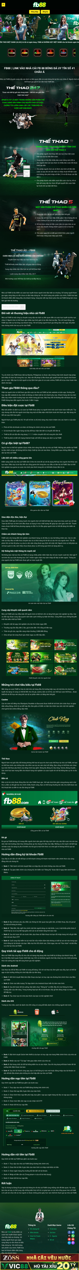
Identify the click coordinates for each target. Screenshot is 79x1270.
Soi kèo (52, 1233)
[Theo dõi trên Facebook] (69, 1232)
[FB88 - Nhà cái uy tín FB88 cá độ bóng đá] (39, 5)
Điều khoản (34, 1233)
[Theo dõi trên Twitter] (73, 1232)
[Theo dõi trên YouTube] (73, 1239)
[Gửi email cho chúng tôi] (69, 1236)
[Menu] (3, 4)
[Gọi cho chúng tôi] (73, 1236)
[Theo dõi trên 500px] (69, 1243)
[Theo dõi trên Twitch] (73, 1243)
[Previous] (4, 27)
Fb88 (9, 1232)
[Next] (75, 27)
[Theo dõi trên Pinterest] (69, 1239)
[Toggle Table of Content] (21, 307)
